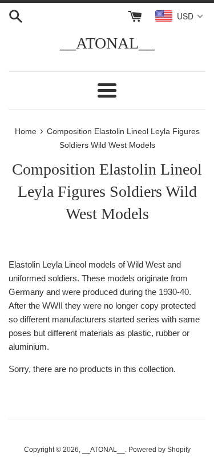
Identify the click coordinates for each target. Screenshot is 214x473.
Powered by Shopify (159, 450)
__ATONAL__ (107, 43)
